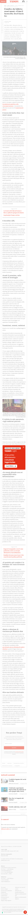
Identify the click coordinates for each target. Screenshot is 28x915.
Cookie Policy (4, 895)
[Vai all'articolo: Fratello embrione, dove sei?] (4, 808)
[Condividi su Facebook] (2, 20)
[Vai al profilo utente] (23, 1)
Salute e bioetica (10, 5)
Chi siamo (3, 887)
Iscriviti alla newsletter (6, 890)
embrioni (9, 763)
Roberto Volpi (12, 809)
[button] (2, 33)
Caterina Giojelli (13, 793)
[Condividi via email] (2, 30)
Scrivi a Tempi (4, 889)
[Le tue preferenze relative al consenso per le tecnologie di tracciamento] (2, 912)
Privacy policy (4, 893)
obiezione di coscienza (7, 765)
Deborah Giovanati (13, 783)
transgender (17, 765)
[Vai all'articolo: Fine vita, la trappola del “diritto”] (4, 800)
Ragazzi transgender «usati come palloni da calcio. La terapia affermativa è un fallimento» (13, 550)
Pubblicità (3, 892)
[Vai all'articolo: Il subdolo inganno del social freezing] (4, 781)
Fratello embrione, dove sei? (17, 807)
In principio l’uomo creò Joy (12, 215)
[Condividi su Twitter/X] (2, 24)
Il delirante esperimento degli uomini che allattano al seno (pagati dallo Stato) (17, 789)
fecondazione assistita (19, 763)
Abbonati (3, 1)
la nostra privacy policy (19, 751)
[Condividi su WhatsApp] (2, 27)
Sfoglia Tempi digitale (6, 900)
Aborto (3, 763)
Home (5, 5)
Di (7, 21)
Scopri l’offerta (9, 466)
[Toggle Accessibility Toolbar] (25, 912)
